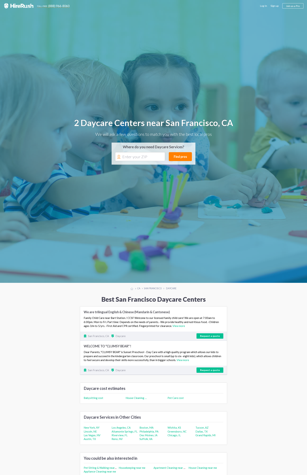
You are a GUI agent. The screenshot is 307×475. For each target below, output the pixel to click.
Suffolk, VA (145, 441)
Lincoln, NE (90, 433)
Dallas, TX (201, 433)
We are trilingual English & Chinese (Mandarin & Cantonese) (127, 314)
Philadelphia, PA (148, 433)
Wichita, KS (174, 429)
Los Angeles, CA (121, 429)
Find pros (180, 158)
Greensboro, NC (177, 433)
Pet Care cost (176, 400)
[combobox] (140, 157)
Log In (263, 5)
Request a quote (210, 338)
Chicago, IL (174, 437)
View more (179, 328)
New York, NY (91, 429)
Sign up (275, 5)
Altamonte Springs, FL (125, 433)
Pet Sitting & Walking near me (101, 469)
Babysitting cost (93, 400)
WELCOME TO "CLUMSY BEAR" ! (107, 348)
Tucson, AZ (202, 429)
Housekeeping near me (132, 469)
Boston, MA (146, 429)
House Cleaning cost (137, 400)
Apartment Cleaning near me (170, 469)
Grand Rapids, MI (205, 437)
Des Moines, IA (148, 437)
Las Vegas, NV (92, 437)
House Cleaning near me (202, 469)
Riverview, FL (120, 437)
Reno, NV (117, 441)
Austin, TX (90, 441)
